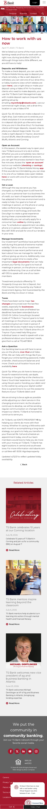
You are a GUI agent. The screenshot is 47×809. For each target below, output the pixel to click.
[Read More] (23, 505)
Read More (14, 550)
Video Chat (35, 807)
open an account (34, 162)
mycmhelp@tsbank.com (23, 103)
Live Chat (25, 352)
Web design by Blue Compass (24, 770)
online (20, 222)
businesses (28, 307)
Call (11, 807)
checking (26, 165)
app (42, 168)
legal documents (21, 262)
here (9, 86)
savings (38, 165)
